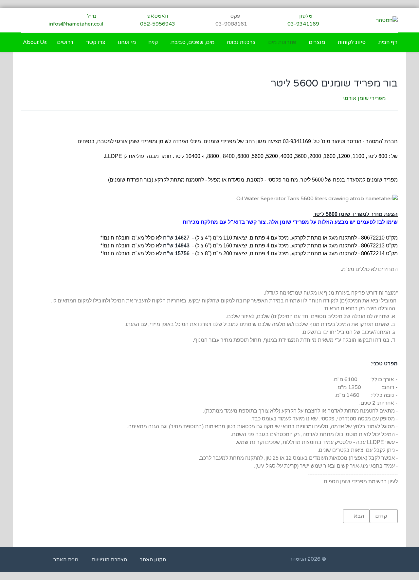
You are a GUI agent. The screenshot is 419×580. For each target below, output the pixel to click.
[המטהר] (387, 20)
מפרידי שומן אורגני (364, 98)
